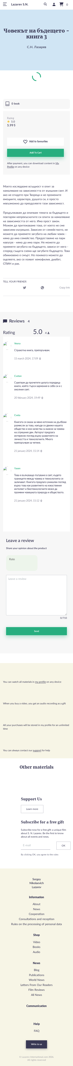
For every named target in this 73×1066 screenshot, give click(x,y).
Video (36, 942)
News (36, 909)
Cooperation (36, 914)
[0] (62, 4)
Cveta (17, 415)
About (36, 904)
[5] (32, 566)
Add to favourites (37, 141)
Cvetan (18, 376)
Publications (36, 975)
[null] (6, 288)
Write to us (36, 1044)
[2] (17, 566)
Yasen (17, 468)
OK (63, 845)
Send (36, 631)
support (37, 750)
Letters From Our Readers (36, 985)
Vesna (17, 343)
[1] (12, 566)
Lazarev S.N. (19, 4)
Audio (36, 952)
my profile (40, 682)
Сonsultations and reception (36, 919)
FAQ (36, 1031)
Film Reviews (36, 990)
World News (36, 980)
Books (36, 947)
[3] (22, 566)
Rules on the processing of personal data (36, 924)
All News (36, 995)
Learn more (32, 809)
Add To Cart (36, 153)
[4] (27, 566)
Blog (36, 970)
